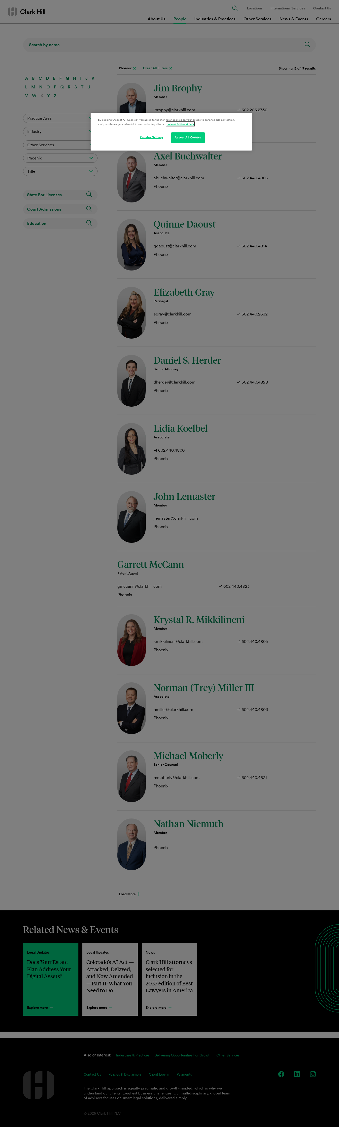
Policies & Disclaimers (180, 124)
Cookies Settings (151, 137)
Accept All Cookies (188, 137)
